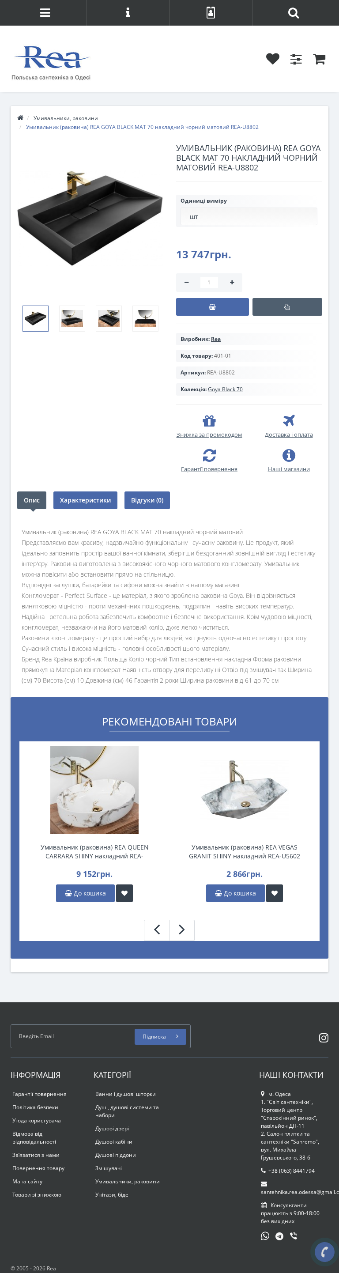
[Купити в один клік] (287, 307)
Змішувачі (108, 1168)
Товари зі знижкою (36, 1194)
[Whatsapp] (265, 1235)
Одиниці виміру (204, 200)
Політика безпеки (35, 1107)
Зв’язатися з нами (36, 1155)
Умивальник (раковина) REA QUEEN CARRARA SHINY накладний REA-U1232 (95, 852)
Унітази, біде (111, 1194)
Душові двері (112, 1128)
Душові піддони (115, 1155)
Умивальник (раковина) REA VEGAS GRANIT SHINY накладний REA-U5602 (244, 851)
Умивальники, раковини (127, 1181)
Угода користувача (36, 1120)
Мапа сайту (27, 1181)
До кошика (89, 893)
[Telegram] (279, 1236)
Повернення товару (38, 1168)
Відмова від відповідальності (34, 1137)
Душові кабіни (113, 1141)
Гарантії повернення (39, 1094)
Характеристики (85, 500)
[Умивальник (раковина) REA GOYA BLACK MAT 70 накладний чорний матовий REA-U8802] (90, 218)
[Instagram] (321, 1036)
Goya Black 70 (225, 389)
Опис (32, 500)
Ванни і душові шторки (125, 1094)
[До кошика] (212, 307)
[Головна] (20, 118)
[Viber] (294, 1236)
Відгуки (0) (147, 500)
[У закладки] (124, 893)
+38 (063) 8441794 (291, 1171)
